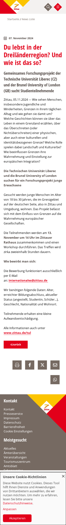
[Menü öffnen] (58, 7)
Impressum (11, 418)
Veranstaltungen (15, 457)
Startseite (13, 19)
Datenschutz (12, 422)
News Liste (28, 19)
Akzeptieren (17, 518)
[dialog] (33, 498)
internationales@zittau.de (28, 280)
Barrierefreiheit (14, 427)
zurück (16, 344)
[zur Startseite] (16, 7)
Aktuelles (10, 448)
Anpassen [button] (9, 509)
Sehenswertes (13, 470)
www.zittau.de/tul (17, 333)
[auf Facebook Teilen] (29, 365)
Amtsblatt (10, 466)
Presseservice (13, 414)
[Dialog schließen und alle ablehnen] (63, 474)
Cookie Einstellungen (18, 431)
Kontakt (9, 409)
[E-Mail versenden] (55, 365)
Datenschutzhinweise (17, 503)
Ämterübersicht (14, 453)
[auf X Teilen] (42, 365)
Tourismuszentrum (17, 462)
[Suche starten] (48, 7)
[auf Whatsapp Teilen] (55, 379)
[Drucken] (17, 365)
